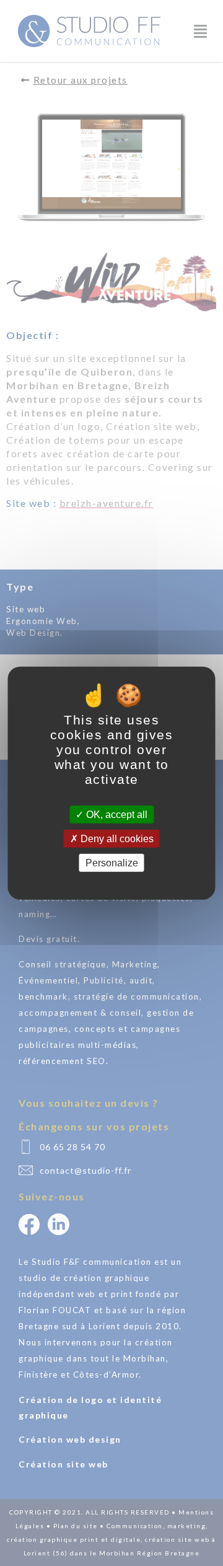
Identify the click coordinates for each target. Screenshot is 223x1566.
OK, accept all (115, 814)
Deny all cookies (116, 838)
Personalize (111, 863)
